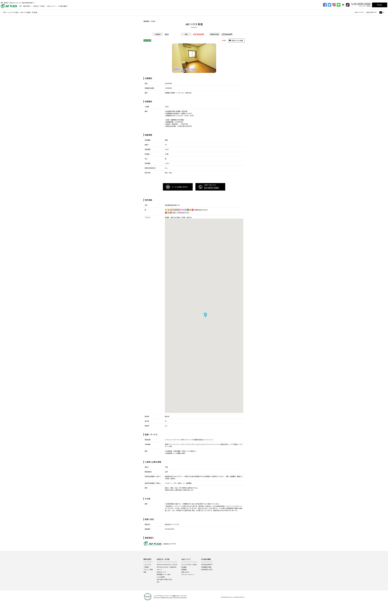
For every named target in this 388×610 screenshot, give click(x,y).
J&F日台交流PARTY (206, 564)
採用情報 (184, 569)
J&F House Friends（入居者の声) (166, 567)
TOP (20, 6)
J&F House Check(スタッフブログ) (167, 564)
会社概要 (184, 567)
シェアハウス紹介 (13, 12)
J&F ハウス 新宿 (194, 24)
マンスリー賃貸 (148, 569)
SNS (158, 582)
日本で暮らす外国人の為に (164, 579)
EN (383, 12)
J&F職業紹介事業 (206, 567)
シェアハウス (147, 564)
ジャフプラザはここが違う (189, 564)
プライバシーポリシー (187, 574)
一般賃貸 (146, 567)
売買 (144, 572)
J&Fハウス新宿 (25, 12)
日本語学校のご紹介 (207, 569)
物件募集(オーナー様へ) (164, 574)
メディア (159, 569)
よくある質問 (161, 577)
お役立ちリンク (161, 572)
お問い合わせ (185, 572)
